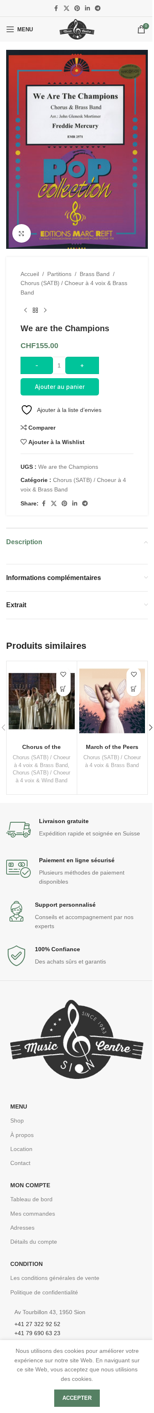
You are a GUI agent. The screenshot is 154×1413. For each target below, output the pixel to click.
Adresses (22, 1227)
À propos (22, 1135)
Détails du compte (33, 1241)
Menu (18, 1106)
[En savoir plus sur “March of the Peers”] (133, 689)
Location (21, 1149)
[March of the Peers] (112, 701)
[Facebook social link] (56, 8)
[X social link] (66, 8)
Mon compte (30, 1185)
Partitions (59, 274)
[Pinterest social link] (77, 8)
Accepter (77, 1398)
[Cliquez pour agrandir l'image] (21, 233)
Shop (17, 1120)
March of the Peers (112, 747)
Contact (20, 1163)
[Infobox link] (77, 829)
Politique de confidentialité (44, 1292)
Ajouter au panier (60, 386)
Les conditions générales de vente (54, 1278)
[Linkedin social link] (87, 8)
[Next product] (45, 310)
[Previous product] (25, 310)
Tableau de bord (31, 1199)
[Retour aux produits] (35, 310)
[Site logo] (77, 29)
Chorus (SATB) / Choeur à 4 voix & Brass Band (74, 287)
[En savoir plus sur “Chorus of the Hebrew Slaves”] (63, 689)
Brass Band (95, 274)
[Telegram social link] (97, 8)
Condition (26, 1264)
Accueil (30, 274)
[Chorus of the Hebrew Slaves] (42, 701)
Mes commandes (32, 1213)
